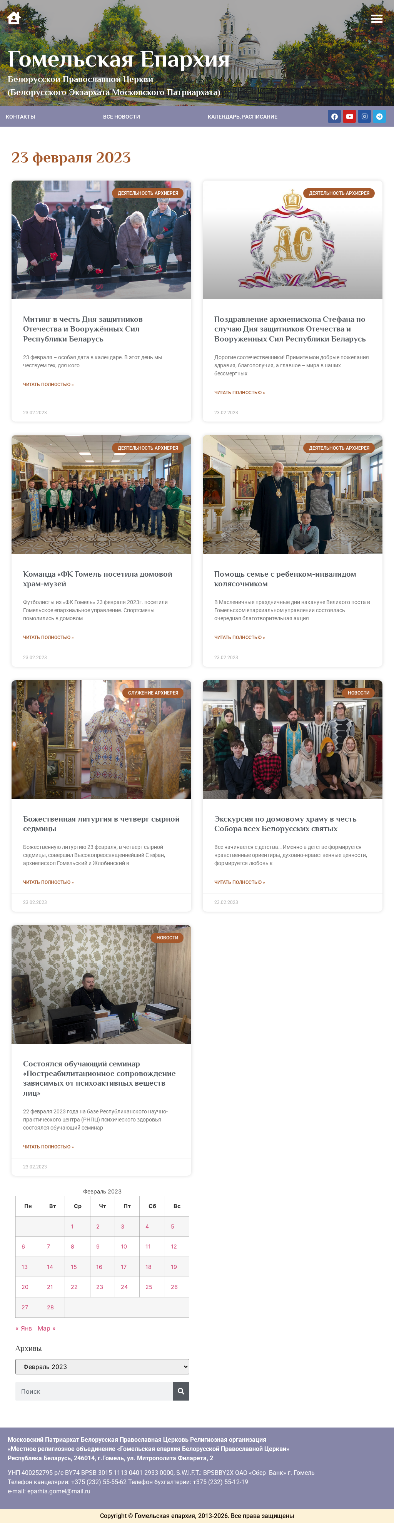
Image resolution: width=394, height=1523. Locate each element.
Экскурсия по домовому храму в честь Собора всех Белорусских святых (285, 823)
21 (50, 1287)
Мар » (47, 1328)
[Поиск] (181, 1391)
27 (25, 1307)
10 (124, 1246)
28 (50, 1307)
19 (174, 1267)
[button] (377, 18)
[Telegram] (379, 116)
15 (74, 1267)
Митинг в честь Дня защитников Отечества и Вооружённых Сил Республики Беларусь (83, 329)
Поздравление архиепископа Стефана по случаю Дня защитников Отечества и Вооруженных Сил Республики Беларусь (290, 329)
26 (174, 1287)
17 (124, 1267)
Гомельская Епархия (119, 58)
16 (99, 1267)
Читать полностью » (48, 384)
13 (25, 1267)
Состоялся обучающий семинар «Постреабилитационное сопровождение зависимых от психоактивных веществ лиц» (99, 1078)
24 (124, 1287)
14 (50, 1267)
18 (148, 1267)
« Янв (23, 1328)
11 (148, 1246)
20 (25, 1287)
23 (99, 1287)
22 (74, 1287)
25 (148, 1287)
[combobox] (94, 1391)
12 (174, 1246)
